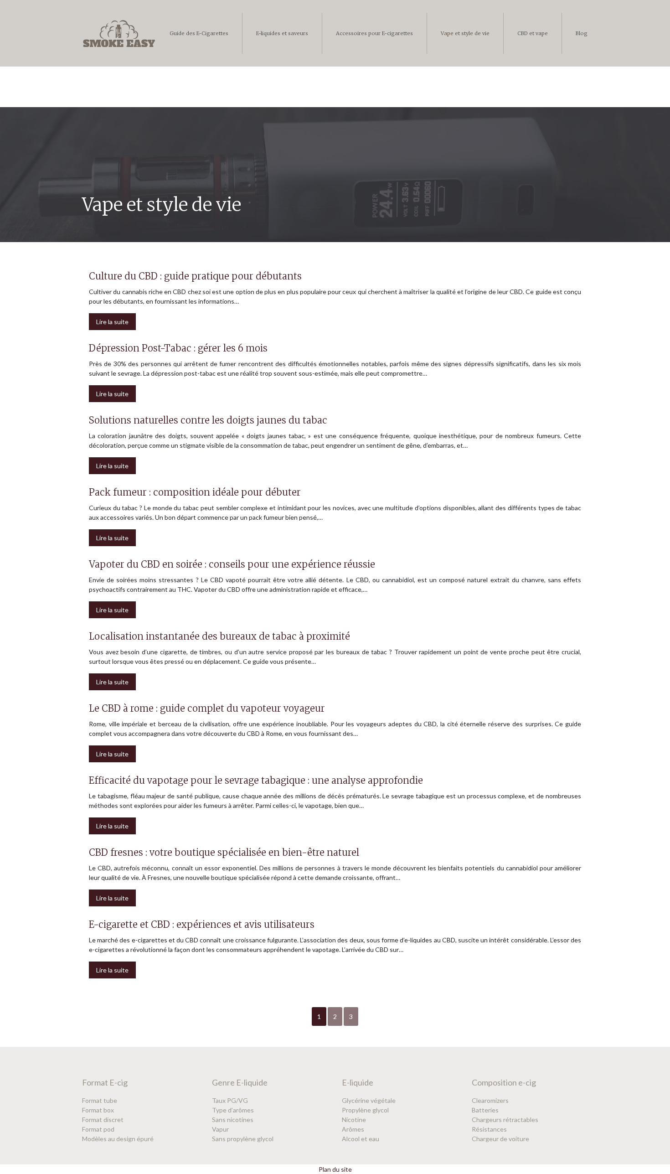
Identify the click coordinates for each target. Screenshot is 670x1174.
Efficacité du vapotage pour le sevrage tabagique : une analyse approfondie (256, 780)
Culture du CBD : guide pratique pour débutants (195, 276)
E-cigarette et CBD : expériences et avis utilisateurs (201, 924)
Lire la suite (112, 322)
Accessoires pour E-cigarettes (374, 33)
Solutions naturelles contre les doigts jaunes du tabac (208, 420)
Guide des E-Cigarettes (199, 33)
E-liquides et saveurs (282, 33)
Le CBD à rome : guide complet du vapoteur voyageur (207, 708)
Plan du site (335, 1169)
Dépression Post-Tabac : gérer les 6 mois (178, 348)
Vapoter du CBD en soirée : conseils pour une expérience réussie (232, 564)
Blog (582, 33)
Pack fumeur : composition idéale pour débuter (195, 492)
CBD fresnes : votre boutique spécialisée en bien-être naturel (224, 852)
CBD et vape (532, 33)
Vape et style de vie (465, 33)
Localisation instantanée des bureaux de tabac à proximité (219, 636)
